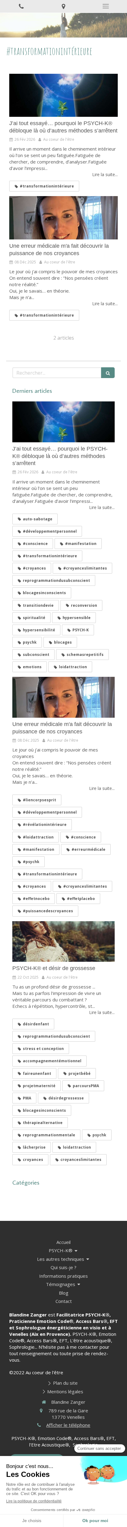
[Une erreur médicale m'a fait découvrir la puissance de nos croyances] (63, 217)
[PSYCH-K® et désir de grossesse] (63, 941)
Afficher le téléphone (68, 1425)
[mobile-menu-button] (106, 6)
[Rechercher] (108, 372)
